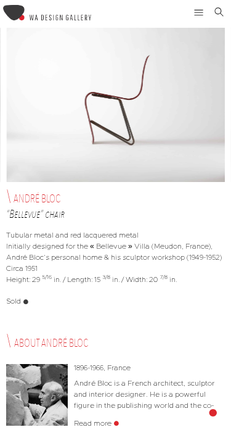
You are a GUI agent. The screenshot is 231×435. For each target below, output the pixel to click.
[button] (199, 12)
